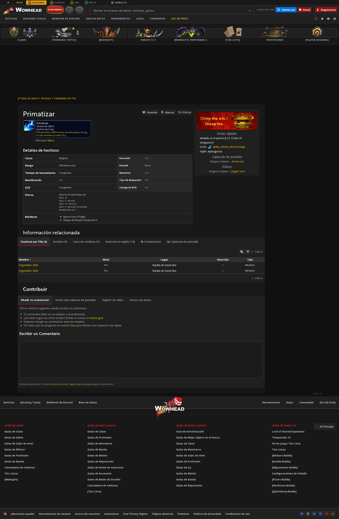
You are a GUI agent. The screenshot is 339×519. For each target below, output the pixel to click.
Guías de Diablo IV (284, 425)
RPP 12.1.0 (69, 9)
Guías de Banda (14, 461)
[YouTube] (326, 513)
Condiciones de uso (237, 513)
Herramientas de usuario (55, 513)
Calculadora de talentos (19, 467)
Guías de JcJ (183, 467)
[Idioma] (334, 18)
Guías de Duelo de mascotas (105, 467)
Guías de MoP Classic (101, 425)
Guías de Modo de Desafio (103, 479)
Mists (92, 2)
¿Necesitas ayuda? (22, 513)
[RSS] (332, 513)
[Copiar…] (241, 251)
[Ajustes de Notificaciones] (322, 18)
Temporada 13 (281, 437)
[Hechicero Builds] (283, 485)
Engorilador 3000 (28, 265)
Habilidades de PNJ (65, 98)
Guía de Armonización (190, 431)
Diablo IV (121, 2)
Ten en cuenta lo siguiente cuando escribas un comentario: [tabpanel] (70, 346)
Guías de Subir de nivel (18, 443)
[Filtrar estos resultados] (248, 251)
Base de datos (95, 18)
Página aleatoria (162, 513)
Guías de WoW (13, 425)
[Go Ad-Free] (179, 18)
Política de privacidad (207, 513)
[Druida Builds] (281, 461)
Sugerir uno (237, 171)
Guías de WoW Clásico (191, 425)
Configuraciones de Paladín (289, 473)
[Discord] (302, 513)
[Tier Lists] (94, 491)
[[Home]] (23, 9)
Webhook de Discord (66, 18)
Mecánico (250, 265)
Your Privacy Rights (135, 513)
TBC (77, 2)
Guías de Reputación (100, 461)
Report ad (317, 394)
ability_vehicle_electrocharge (228, 146)
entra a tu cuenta (59, 384)
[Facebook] (320, 513)
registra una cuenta (78, 384)
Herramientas (271, 402)
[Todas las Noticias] (8, 3)
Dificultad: (41, 140)
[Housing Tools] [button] (34, 18)
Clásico (59, 2)
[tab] (34, 241)
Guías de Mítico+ (15, 449)
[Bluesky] (314, 513)
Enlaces (186, 112)
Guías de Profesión (16, 455)
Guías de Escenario (99, 473)
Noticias (11, 18)
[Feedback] (328, 18)
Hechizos (46, 98)
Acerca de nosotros (87, 513)
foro (72, 325)
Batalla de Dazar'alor (164, 265)
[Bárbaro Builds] (282, 455)
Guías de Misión (97, 455)
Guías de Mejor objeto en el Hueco (198, 437)
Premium (183, 513)
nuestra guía (96, 318)
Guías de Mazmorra (99, 443)
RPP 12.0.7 (79, 9)
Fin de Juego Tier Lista (286, 443)
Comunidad (157, 18)
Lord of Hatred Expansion (288, 431)
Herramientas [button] (120, 18)
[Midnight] (11, 479)
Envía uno (237, 161)
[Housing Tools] (30, 402)
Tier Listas (11, 473)
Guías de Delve (13, 437)
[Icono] (28, 125)
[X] (308, 513)
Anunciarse (111, 513)
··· (102, 2)
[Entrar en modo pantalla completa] (316, 18)
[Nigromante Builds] (285, 467)
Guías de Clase (13, 431)
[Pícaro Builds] (281, 479)
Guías (140, 18)
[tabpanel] (141, 264)
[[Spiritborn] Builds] (284, 491)
